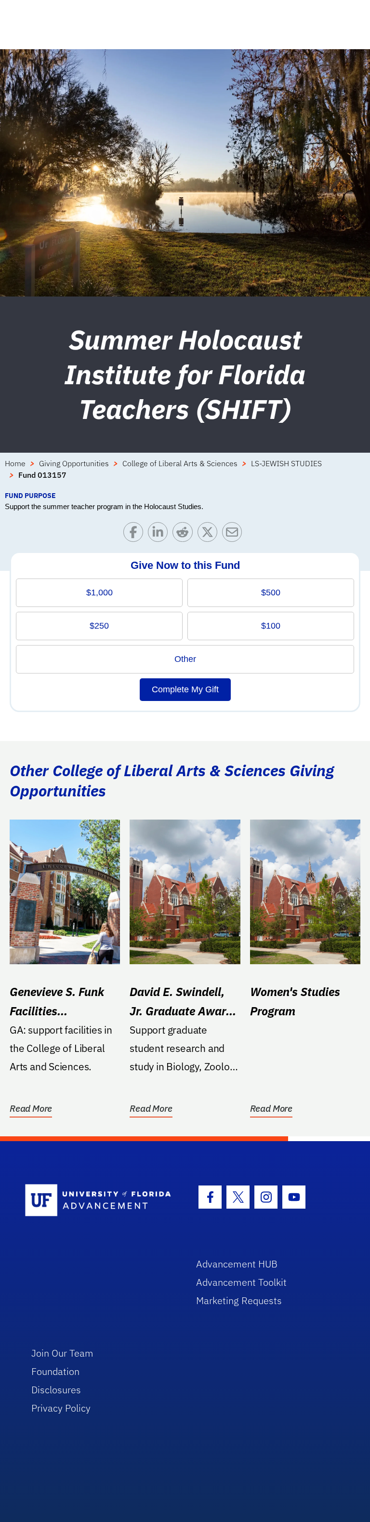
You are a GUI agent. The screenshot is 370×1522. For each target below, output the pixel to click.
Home (15, 463)
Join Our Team (62, 1353)
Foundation (55, 1371)
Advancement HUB (237, 1263)
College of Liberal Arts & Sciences (180, 463)
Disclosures (56, 1389)
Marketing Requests (239, 1300)
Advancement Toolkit (241, 1282)
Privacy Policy (61, 1407)
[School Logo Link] (99, 1200)
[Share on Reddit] (184, 534)
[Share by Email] (234, 534)
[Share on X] (210, 534)
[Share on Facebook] (135, 534)
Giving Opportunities (74, 463)
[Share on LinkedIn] (160, 534)
